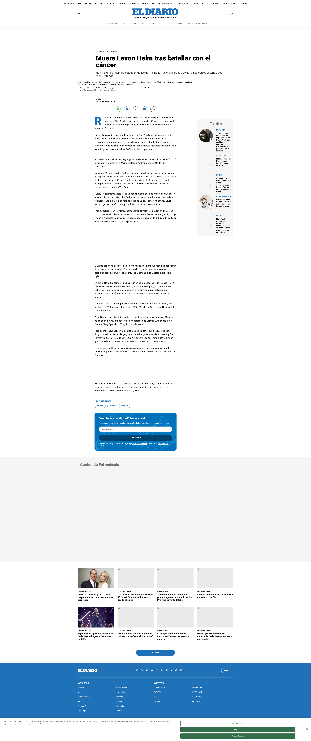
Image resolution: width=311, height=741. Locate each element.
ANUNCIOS (196, 701)
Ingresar (232, 13)
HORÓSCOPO (197, 697)
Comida (215, 4)
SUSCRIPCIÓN (197, 692)
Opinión (119, 711)
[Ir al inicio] (87, 670)
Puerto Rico (155, 23)
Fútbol (179, 23)
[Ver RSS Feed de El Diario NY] (181, 670)
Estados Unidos (108, 4)
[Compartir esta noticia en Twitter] (135, 109)
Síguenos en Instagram (197, 23)
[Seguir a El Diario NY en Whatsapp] (176, 670)
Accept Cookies (238, 736)
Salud (205, 4)
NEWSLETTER (197, 688)
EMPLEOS (157, 692)
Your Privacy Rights (237, 723)
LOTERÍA (157, 701)
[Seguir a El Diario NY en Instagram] (147, 670)
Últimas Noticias (72, 4)
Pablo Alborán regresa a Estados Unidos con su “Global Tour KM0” (135, 635)
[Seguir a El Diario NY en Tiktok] (156, 670)
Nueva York (90, 4)
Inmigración (148, 4)
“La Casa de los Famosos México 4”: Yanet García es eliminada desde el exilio (135, 597)
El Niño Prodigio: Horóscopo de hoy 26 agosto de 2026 (223, 162)
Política (134, 4)
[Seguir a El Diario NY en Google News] (161, 670)
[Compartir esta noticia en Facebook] (127, 109)
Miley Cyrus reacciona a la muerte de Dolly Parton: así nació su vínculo (214, 636)
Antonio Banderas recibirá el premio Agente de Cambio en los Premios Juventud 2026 (174, 597)
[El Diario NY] (155, 13)
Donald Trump (130, 23)
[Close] (307, 729)
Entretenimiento (166, 4)
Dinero (195, 4)
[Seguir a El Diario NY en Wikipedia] (171, 670)
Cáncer (100, 406)
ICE (143, 23)
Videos (243, 4)
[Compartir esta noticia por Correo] (144, 109)
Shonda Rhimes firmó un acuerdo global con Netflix (215, 596)
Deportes (183, 4)
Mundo (122, 4)
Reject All (238, 730)
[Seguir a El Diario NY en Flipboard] (166, 670)
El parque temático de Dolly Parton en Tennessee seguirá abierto (173, 636)
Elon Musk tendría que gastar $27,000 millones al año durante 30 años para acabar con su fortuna (223, 225)
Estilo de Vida (230, 4)
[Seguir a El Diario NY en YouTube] (152, 670)
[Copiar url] (153, 109)
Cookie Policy (45, 724)
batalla (124, 406)
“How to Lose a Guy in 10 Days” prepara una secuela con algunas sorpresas (95, 597)
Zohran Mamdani (111, 23)
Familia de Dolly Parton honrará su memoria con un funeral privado (224, 202)
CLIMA (156, 697)
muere (112, 406)
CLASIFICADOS (159, 688)
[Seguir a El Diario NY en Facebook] (137, 670)
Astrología (221, 155)
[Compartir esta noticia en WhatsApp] (118, 109)
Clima (168, 23)
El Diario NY (100, 51)
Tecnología (82, 711)
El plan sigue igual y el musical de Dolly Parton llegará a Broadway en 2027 (96, 636)
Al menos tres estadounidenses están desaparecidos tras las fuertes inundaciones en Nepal (223, 185)
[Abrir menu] (78, 13)
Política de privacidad (139, 444)
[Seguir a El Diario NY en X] (142, 670)
